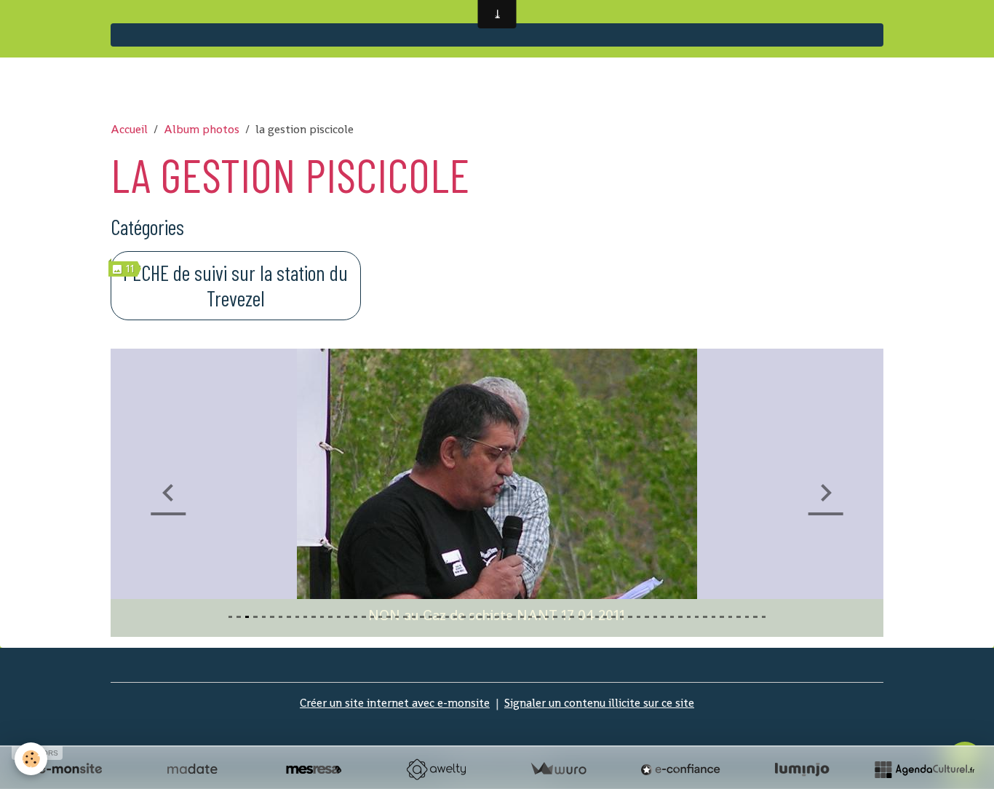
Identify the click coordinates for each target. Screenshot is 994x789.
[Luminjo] (801, 769)
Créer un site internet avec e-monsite (395, 702)
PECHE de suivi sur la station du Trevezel (235, 285)
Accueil (129, 129)
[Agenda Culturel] (924, 769)
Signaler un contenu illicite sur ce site (599, 702)
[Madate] (192, 769)
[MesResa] (313, 769)
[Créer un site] (69, 769)
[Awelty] (435, 769)
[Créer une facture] (558, 769)
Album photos (201, 129)
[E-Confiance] (680, 769)
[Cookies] (31, 758)
